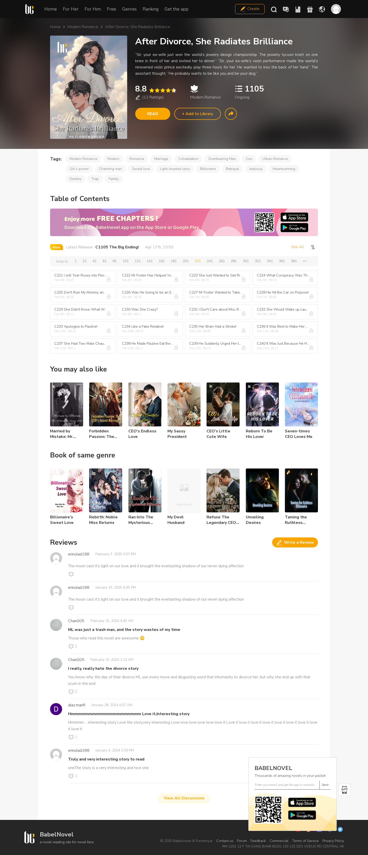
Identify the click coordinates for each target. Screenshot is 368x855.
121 (138, 261)
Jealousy (256, 168)
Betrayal (232, 168)
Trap (95, 178)
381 (294, 261)
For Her (71, 9)
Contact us (224, 840)
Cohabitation (188, 158)
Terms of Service (305, 840)
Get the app (176, 9)
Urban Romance (275, 158)
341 (270, 261)
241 (210, 261)
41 (95, 261)
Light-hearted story (175, 168)
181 (174, 261)
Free (111, 9)
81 (115, 261)
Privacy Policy (333, 840)
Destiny (75, 178)
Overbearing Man (222, 158)
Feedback (258, 840)
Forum (242, 840)
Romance (136, 158)
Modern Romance (83, 27)
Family (114, 178)
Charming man (110, 168)
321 (258, 261)
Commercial (279, 840)
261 (222, 261)
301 (246, 261)
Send (325, 785)
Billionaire (208, 168)
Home (50, 9)
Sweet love (141, 168)
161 (162, 261)
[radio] (151, 90)
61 (105, 261)
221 (198, 261)
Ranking (150, 9)
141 (150, 261)
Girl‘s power (79, 168)
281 (234, 261)
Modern (113, 158)
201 (186, 261)
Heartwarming (284, 168)
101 (126, 261)
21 (85, 261)
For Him (93, 9)
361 (282, 261)
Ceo (249, 158)
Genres (129, 9)
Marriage (161, 158)
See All (297, 247)
